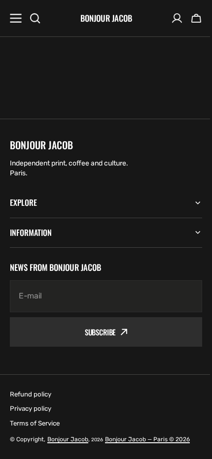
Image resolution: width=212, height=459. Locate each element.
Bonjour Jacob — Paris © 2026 (147, 439)
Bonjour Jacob (67, 439)
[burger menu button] (16, 18)
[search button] (35, 18)
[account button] (177, 18)
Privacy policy (30, 408)
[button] (196, 18)
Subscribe (96, 332)
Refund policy (30, 394)
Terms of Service (35, 423)
